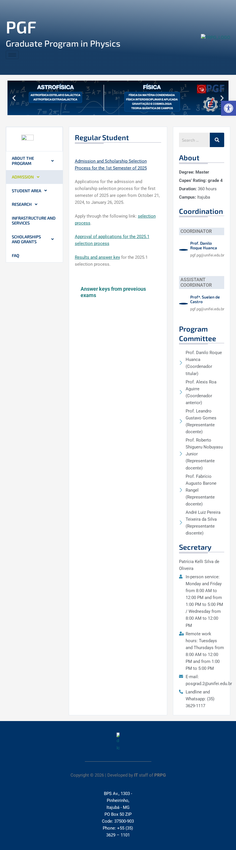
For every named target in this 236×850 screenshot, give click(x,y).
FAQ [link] (15, 255)
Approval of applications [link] (98, 236)
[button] (14, 98)
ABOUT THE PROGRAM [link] (23, 160)
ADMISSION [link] (23, 176)
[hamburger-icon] (12, 55)
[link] (228, 108)
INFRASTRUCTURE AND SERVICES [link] (34, 220)
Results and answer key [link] (97, 257)
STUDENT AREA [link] (26, 190)
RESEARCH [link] (22, 204)
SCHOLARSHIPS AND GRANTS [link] (26, 239)
